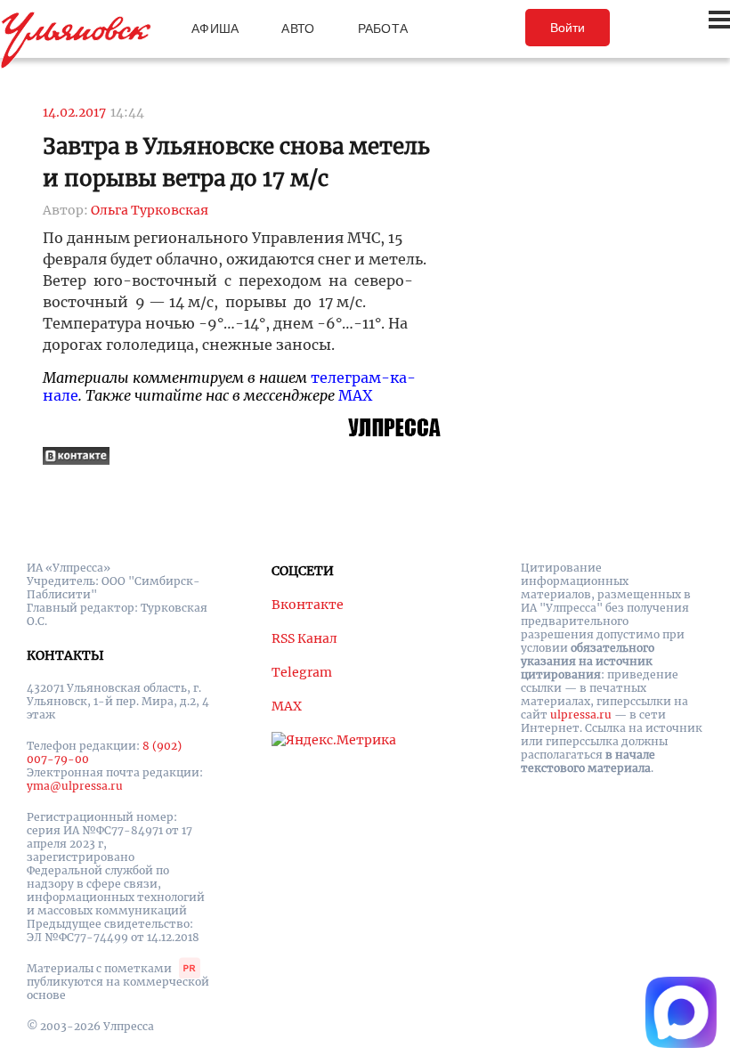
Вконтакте (308, 605)
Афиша (215, 28)
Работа (383, 28)
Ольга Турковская (149, 210)
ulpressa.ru (581, 714)
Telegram (302, 672)
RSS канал (304, 638)
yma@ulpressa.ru (75, 785)
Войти (567, 27)
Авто (297, 28)
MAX (355, 395)
